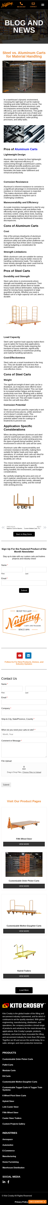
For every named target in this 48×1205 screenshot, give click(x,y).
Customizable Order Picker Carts (17, 1059)
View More (24, 844)
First (3, 574)
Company (6, 708)
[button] (42, 4)
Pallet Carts (7, 1065)
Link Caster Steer (10, 1107)
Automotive (7, 1145)
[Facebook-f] (8, 1181)
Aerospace (7, 1139)
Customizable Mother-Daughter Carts (19, 1082)
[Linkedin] (28, 655)
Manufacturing (9, 1156)
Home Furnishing (10, 1162)
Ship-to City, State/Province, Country (17, 719)
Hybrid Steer (8, 1101)
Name (4, 565)
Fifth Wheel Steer (10, 1113)
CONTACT (33, 6)
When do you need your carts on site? (18, 730)
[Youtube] (20, 655)
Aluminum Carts (26, 149)
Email (4, 578)
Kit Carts (6, 1076)
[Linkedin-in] (3, 1181)
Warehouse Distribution (13, 1168)
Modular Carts (9, 1070)
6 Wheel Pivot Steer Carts (14, 1096)
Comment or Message (11, 741)
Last (26, 574)
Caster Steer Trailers (11, 1118)
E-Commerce (8, 1151)
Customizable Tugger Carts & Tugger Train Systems (22, 1088)
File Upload (6, 761)
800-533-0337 (21, 7)
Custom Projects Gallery (13, 1124)
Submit (24, 590)
